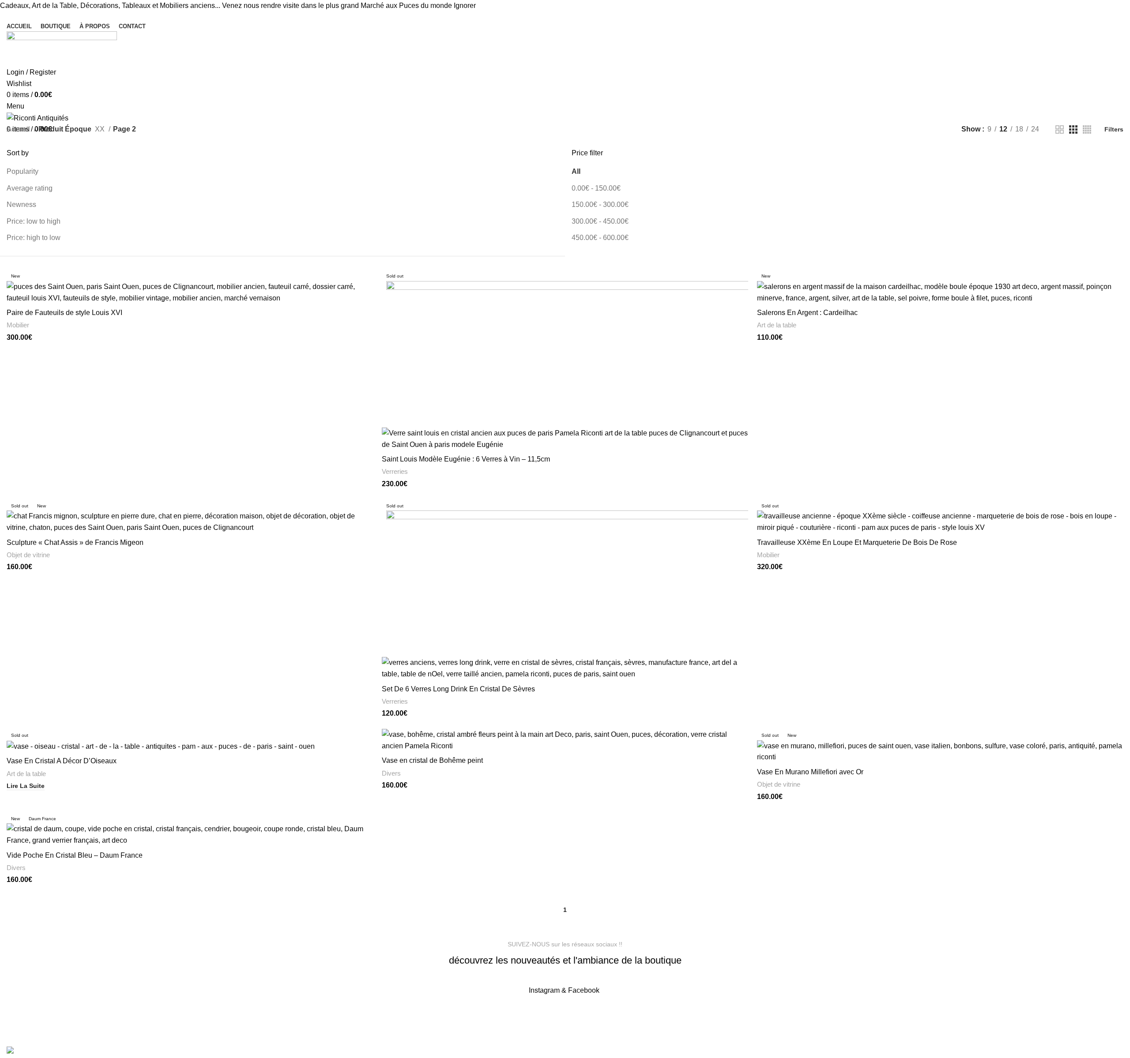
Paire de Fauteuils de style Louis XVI (64, 312)
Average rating (30, 188)
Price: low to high (33, 221)
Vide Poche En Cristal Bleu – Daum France (75, 855)
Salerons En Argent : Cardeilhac (807, 312)
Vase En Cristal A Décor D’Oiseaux (62, 761)
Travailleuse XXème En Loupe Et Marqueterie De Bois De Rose (857, 542)
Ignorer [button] (465, 5)
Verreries (395, 471)
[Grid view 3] (1073, 129)
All (576, 171)
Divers (391, 773)
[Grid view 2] (1059, 129)
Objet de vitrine (28, 555)
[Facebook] (329, 1016)
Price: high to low (33, 237)
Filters (1113, 129)
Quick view (366, 284)
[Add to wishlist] (742, 304)
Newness (21, 204)
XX (100, 129)
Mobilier (18, 325)
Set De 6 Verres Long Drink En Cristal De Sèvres (458, 689)
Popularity (22, 171)
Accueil (19, 129)
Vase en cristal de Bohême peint (432, 760)
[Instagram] (353, 1016)
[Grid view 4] (1087, 129)
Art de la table (776, 325)
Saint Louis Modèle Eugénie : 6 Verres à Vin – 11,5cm (466, 459)
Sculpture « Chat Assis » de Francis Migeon (75, 542)
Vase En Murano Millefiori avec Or (810, 772)
